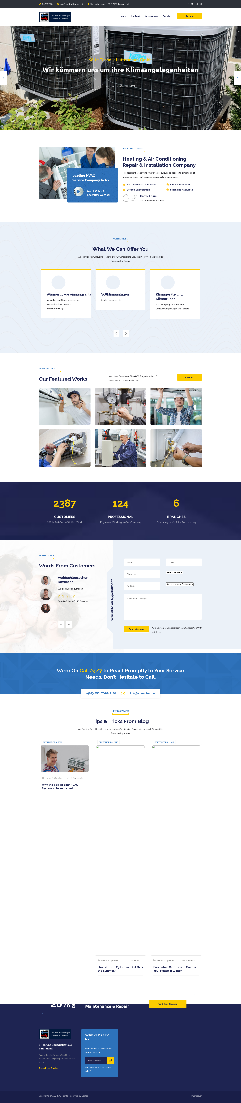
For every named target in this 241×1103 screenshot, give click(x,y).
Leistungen (151, 16)
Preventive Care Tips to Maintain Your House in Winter (175, 968)
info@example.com (142, 693)
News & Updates (53, 778)
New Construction (65, 422)
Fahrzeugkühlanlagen (173, 294)
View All (189, 377)
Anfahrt (167, 16)
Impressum (196, 1095)
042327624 (47, 4)
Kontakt (135, 16)
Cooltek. (86, 1095)
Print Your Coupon (167, 1004)
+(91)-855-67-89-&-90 (101, 693)
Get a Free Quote (48, 1068)
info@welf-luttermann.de (72, 4)
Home (123, 16)
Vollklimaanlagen (60, 294)
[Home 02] (79, 192)
